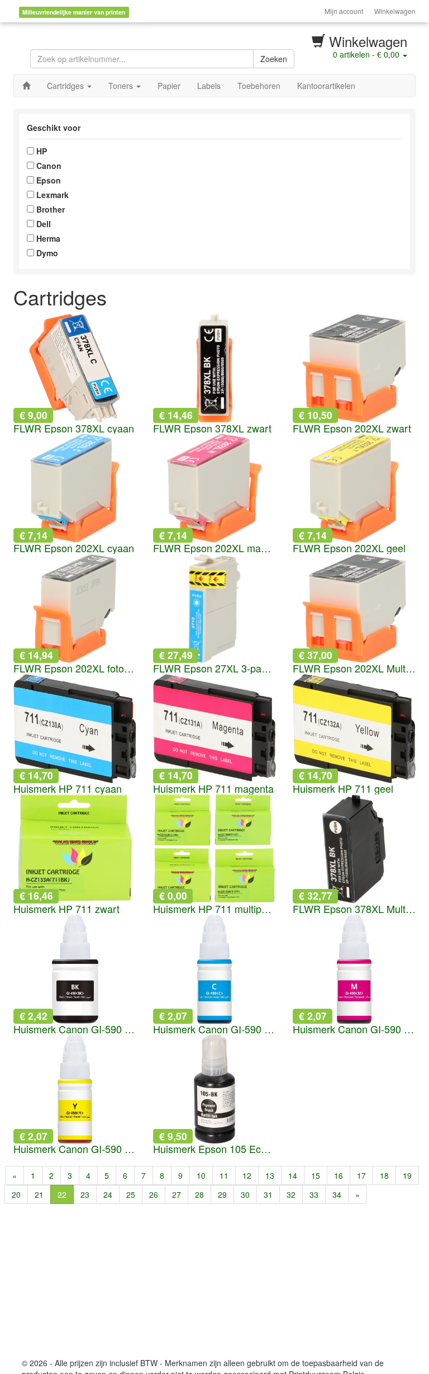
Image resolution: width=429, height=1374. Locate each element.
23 (84, 1194)
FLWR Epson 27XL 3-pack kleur (214, 668)
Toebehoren (258, 85)
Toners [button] (121, 85)
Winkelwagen (395, 11)
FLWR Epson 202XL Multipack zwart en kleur (354, 668)
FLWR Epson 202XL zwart (352, 428)
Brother (49, 209)
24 (107, 1194)
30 (245, 1194)
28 (199, 1194)
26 (153, 1194)
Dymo (46, 252)
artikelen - (366, 54)
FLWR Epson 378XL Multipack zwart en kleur (354, 909)
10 (201, 1175)
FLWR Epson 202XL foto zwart (74, 668)
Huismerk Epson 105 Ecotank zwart (214, 1149)
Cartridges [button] (66, 85)
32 (291, 1194)
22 (62, 1194)
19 (407, 1175)
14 (292, 1175)
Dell (42, 223)
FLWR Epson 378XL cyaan (73, 428)
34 (336, 1194)
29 (222, 1194)
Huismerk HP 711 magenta (213, 788)
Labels (209, 85)
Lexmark (51, 194)
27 (176, 1194)
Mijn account (344, 11)
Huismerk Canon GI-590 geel (74, 1149)
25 (130, 1194)
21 (39, 1194)
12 (246, 1175)
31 (268, 1194)
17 (361, 1175)
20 (16, 1194)
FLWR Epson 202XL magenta (214, 548)
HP (40, 151)
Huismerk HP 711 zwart (66, 909)
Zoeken (273, 58)
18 (384, 1175)
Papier (169, 85)
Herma (47, 238)
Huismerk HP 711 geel (343, 788)
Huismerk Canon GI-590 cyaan (214, 1029)
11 (224, 1175)
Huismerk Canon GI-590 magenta (354, 1029)
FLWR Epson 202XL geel (349, 548)
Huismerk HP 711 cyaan (67, 788)
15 (315, 1175)
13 (269, 1175)
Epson (47, 180)
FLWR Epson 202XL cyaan (73, 548)
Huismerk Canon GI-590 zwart (74, 1029)
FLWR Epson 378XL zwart (212, 428)
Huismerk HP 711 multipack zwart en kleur (214, 909)
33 (313, 1194)
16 (338, 1175)
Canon (47, 165)
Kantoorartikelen (326, 85)
